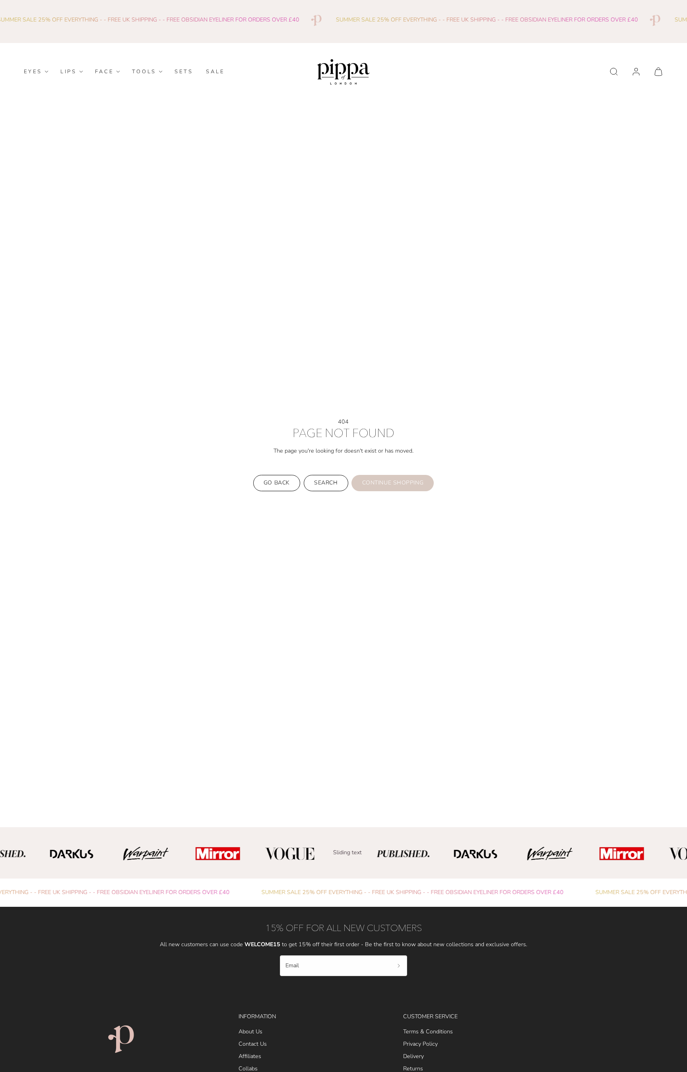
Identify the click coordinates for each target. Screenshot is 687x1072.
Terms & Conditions (428, 1031)
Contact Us (253, 1044)
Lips (68, 71)
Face (104, 71)
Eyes (33, 71)
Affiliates (250, 1056)
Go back (277, 482)
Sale (215, 71)
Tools (144, 71)
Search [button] (326, 482)
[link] (636, 71)
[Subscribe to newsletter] (399, 965)
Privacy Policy (420, 1044)
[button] (613, 71)
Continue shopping (393, 482)
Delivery (413, 1056)
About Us (250, 1031)
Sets (184, 71)
